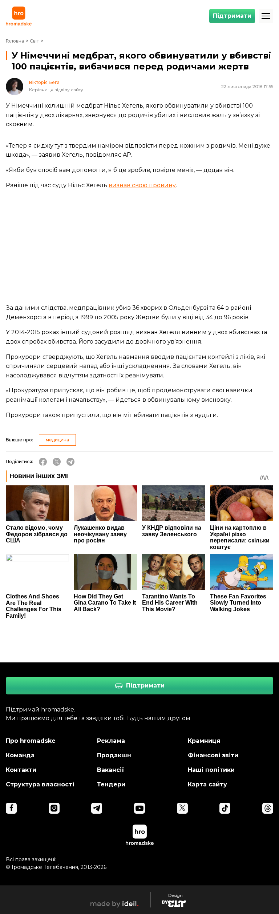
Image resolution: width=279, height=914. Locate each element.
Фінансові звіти (213, 755)
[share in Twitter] (57, 462)
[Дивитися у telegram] (96, 808)
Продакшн (114, 755)
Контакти (21, 769)
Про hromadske (31, 740)
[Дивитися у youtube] (139, 808)
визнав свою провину (142, 185)
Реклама (111, 740)
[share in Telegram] (70, 462)
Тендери (111, 784)
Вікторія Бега (44, 82)
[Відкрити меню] (266, 16)
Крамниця (204, 740)
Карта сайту (207, 784)
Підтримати (232, 15)
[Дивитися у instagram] (54, 808)
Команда (20, 755)
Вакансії (110, 769)
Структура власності (40, 784)
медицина (57, 439)
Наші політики (211, 769)
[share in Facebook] (43, 462)
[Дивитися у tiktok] (224, 808)
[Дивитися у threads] (267, 808)
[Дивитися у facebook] (11, 808)
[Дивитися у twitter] (182, 808)
